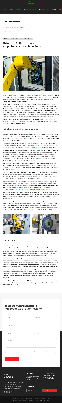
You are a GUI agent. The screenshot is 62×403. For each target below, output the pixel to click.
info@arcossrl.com (48, 377)
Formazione (33, 9)
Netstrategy (47, 400)
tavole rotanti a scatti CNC (43, 189)
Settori (26, 9)
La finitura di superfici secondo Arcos (14, 28)
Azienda (4, 9)
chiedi (55, 281)
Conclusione (8, 31)
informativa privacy (50, 352)
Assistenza (41, 9)
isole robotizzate (36, 147)
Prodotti (11, 9)
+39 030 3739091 (50, 374)
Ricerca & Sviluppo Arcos (11, 38)
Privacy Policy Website (21, 400)
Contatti (54, 9)
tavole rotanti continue (27, 189)
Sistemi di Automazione (26, 38)
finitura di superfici (15, 138)
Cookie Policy (30, 400)
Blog (48, 9)
